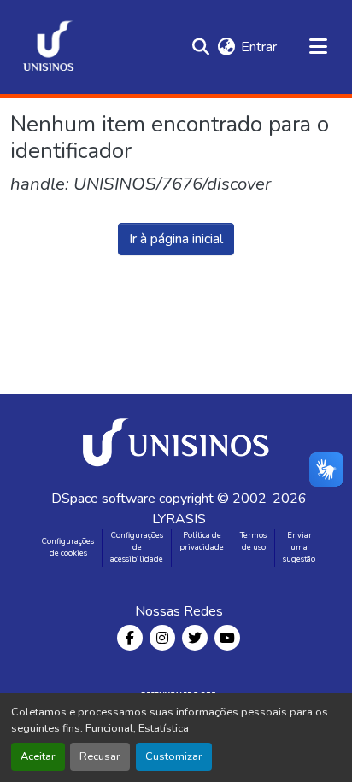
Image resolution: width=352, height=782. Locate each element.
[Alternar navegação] (318, 47)
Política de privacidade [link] (201, 541)
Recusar (99, 756)
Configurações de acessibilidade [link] (136, 547)
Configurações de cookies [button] (68, 547)
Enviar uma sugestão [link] (299, 547)
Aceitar (38, 756)
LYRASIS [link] (179, 519)
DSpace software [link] (103, 498)
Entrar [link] (259, 47)
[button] (48, 47)
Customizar (173, 756)
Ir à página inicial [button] (176, 239)
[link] (178, 441)
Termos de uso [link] (253, 541)
